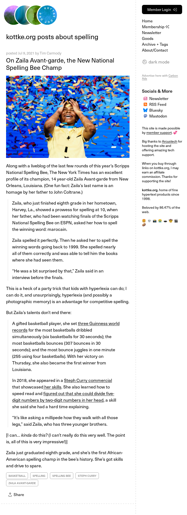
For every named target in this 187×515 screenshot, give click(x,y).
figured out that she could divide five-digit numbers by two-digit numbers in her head (63, 396)
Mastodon (158, 116)
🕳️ (165, 220)
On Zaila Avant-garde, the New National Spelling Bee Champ (60, 63)
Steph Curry (87, 476)
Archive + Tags (155, 44)
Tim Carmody (50, 53)
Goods (147, 38)
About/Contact (155, 50)
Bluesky (156, 110)
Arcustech (169, 141)
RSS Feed (157, 104)
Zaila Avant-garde (22, 483)
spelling (39, 476)
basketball (17, 476)
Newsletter (151, 32)
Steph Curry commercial (88, 380)
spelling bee (61, 476)
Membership (153, 26)
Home (147, 21)
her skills (52, 386)
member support (159, 132)
